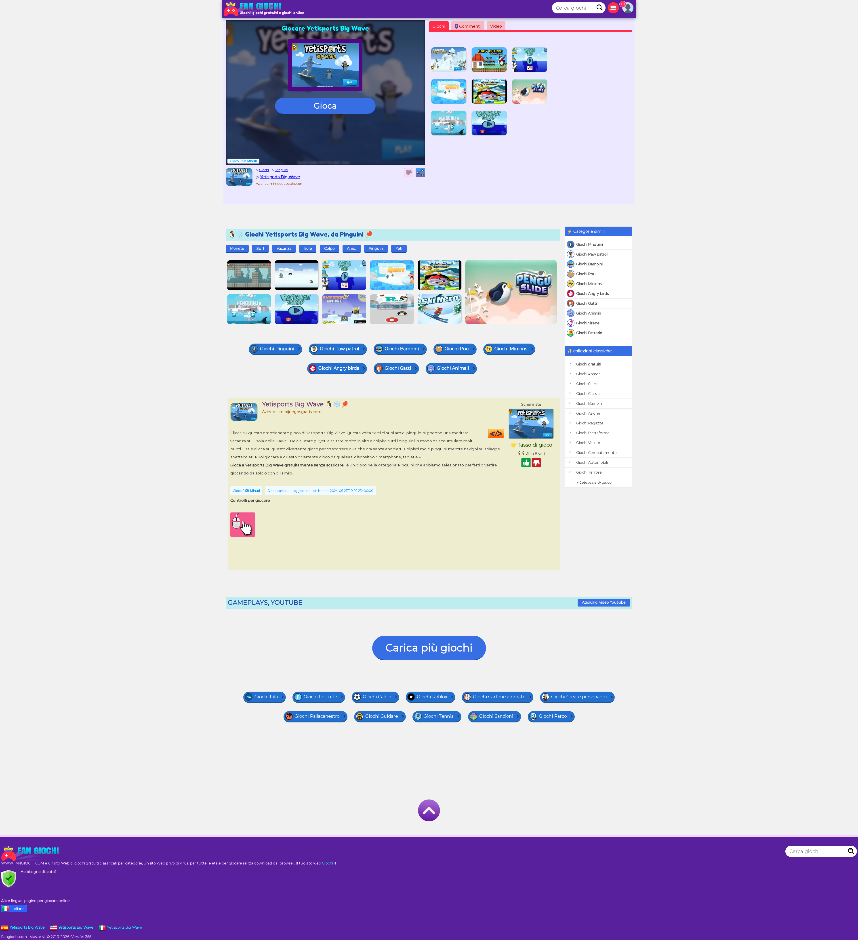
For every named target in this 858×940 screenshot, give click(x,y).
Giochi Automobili (592, 462)
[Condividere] (420, 172)
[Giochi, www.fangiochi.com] (253, 9)
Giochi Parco (553, 716)
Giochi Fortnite (320, 696)
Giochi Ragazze (590, 423)
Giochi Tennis (439, 716)
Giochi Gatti (586, 303)
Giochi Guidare (381, 716)
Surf (260, 248)
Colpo (329, 248)
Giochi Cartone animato (499, 696)
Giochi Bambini (589, 264)
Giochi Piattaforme (593, 433)
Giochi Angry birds (592, 294)
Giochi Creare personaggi (579, 696)
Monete (237, 248)
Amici (351, 248)
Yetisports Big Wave (124, 927)
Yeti (399, 248)
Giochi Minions (588, 284)
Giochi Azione (588, 413)
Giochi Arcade (588, 374)
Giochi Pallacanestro (317, 716)
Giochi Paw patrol (592, 254)
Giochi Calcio (587, 384)
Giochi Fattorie (589, 333)
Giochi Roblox (432, 696)
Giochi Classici (588, 394)
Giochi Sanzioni (496, 716)
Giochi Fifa (266, 696)
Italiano (18, 909)
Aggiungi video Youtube (604, 602)
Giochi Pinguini (589, 244)
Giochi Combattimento (596, 453)
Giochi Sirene (587, 323)
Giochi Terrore (589, 472)
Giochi (439, 26)
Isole (308, 248)
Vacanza (284, 248)
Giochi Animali (588, 313)
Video (496, 26)
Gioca (325, 106)
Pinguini (376, 248)
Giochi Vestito (588, 443)
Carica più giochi (429, 647)
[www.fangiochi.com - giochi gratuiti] (31, 853)
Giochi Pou (586, 274)
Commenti (468, 26)
